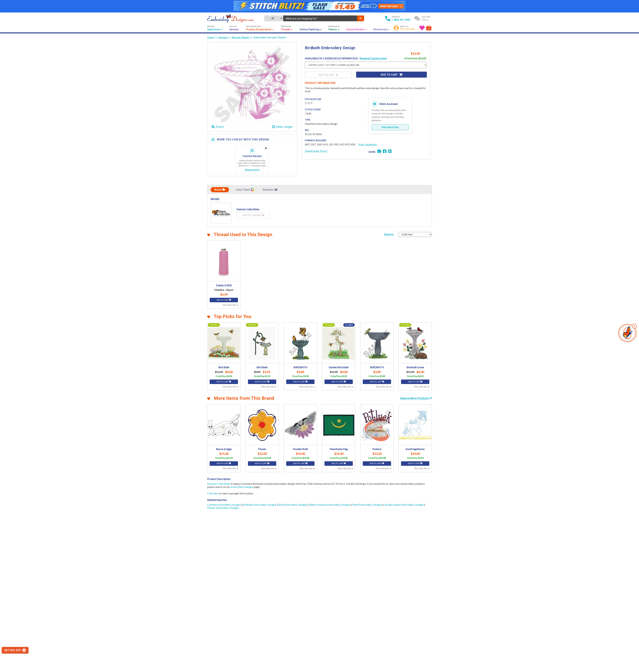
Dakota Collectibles (218, 483)
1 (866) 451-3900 (401, 19)
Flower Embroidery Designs (223, 507)
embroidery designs (242, 486)
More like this (229, 305)
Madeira (389, 234)
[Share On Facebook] (384, 151)
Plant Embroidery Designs (367, 504)
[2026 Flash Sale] (319, 6)
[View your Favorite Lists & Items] (422, 28)
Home (210, 37)
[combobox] (320, 18)
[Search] (360, 18)
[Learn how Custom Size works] (266, 148)
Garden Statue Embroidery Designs (404, 504)
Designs (223, 37)
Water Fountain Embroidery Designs (330, 504)
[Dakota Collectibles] (221, 213)
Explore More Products (414, 398)
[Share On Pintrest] (390, 151)
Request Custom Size (373, 58)
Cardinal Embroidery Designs (224, 504)
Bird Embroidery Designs (293, 504)
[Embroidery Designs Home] (230, 18)
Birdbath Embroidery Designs (259, 504)
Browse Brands (240, 37)
